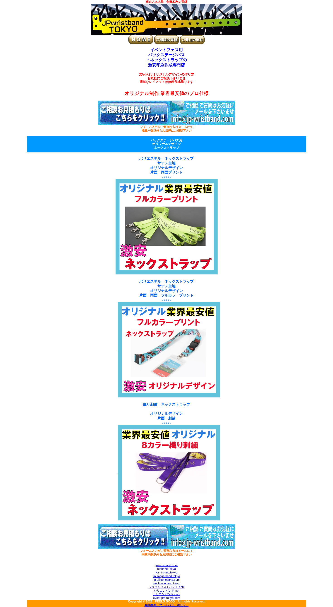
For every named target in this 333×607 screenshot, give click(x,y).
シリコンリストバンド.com (167, 587)
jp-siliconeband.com (167, 579)
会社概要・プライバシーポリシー (167, 605)
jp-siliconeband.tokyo (166, 583)
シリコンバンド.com (166, 594)
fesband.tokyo (166, 569)
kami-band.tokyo (166, 572)
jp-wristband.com (166, 565)
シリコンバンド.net (166, 590)
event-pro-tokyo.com (166, 598)
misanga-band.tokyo (166, 576)
